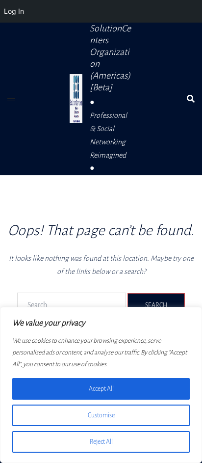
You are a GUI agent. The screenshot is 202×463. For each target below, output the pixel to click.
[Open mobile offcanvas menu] (11, 99)
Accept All (101, 388)
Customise (101, 415)
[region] (101, 385)
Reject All (101, 441)
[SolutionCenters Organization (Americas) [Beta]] (76, 98)
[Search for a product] (191, 99)
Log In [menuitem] (14, 11)
